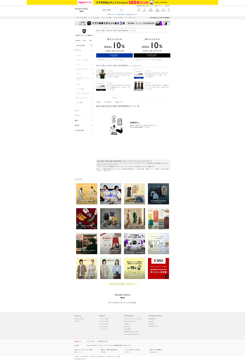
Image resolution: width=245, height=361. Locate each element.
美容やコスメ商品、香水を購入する (109, 349)
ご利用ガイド (127, 324)
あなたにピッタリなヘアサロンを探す (84, 349)
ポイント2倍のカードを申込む (132, 349)
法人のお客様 (127, 329)
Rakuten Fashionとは (129, 321)
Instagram (151, 323)
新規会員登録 (152, 318)
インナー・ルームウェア (83, 93)
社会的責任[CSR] (110, 356)
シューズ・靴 (80, 89)
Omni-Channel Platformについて (132, 334)
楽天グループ (158, 6)
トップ (98, 28)
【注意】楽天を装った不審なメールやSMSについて (122, 284)
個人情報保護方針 (84, 356)
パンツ (78, 64)
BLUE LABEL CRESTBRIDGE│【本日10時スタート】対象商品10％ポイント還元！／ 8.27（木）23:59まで (157, 75)
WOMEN (77, 40)
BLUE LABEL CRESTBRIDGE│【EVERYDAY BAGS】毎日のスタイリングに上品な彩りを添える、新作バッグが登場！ (119, 75)
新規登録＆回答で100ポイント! (145, 6)
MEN (84, 40)
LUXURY (77, 321)
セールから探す (103, 326)
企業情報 (77, 356)
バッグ (78, 84)
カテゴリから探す (104, 324)
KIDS (90, 40)
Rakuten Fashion (105, 28)
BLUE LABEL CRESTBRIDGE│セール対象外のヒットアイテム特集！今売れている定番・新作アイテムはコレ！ (157, 87)
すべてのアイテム (104, 329)
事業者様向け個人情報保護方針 (97, 356)
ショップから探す (104, 321)
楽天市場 (167, 6)
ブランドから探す (104, 318)
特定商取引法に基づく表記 (131, 331)
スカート (78, 73)
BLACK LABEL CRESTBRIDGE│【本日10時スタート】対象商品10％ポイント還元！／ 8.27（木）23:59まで (119, 87)
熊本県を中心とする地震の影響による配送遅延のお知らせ (122, 14)
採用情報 (118, 356)
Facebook (151, 321)
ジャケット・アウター (82, 60)
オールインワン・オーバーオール (83, 79)
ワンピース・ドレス (81, 69)
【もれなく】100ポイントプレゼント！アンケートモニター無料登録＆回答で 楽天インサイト (108, 345)
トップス (78, 55)
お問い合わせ (127, 326)
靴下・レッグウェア (81, 98)
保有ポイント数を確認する (156, 349)
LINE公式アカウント (154, 326)
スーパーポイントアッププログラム (133, 318)
